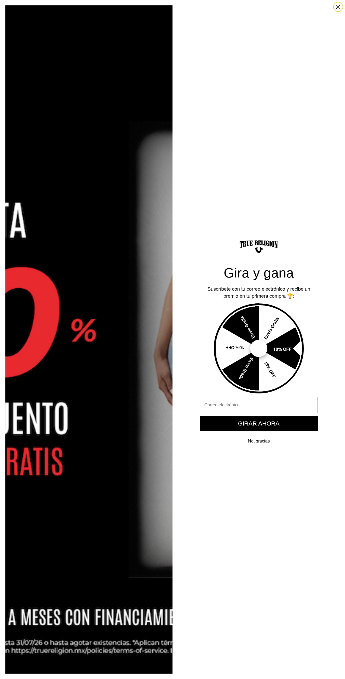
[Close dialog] (338, 7)
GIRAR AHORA (259, 423)
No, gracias (259, 441)
